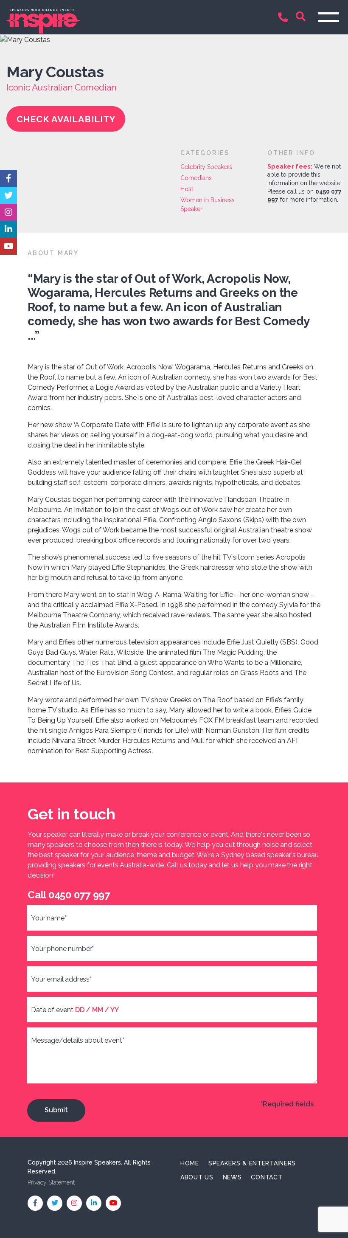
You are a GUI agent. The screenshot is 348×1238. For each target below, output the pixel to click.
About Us (196, 1177)
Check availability (66, 119)
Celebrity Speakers (206, 166)
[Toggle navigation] (328, 17)
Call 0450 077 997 (284, 18)
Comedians (196, 177)
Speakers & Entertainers (252, 1163)
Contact (266, 1177)
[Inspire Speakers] (87, 17)
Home (189, 1163)
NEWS (232, 1177)
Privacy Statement (51, 1182)
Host (186, 189)
